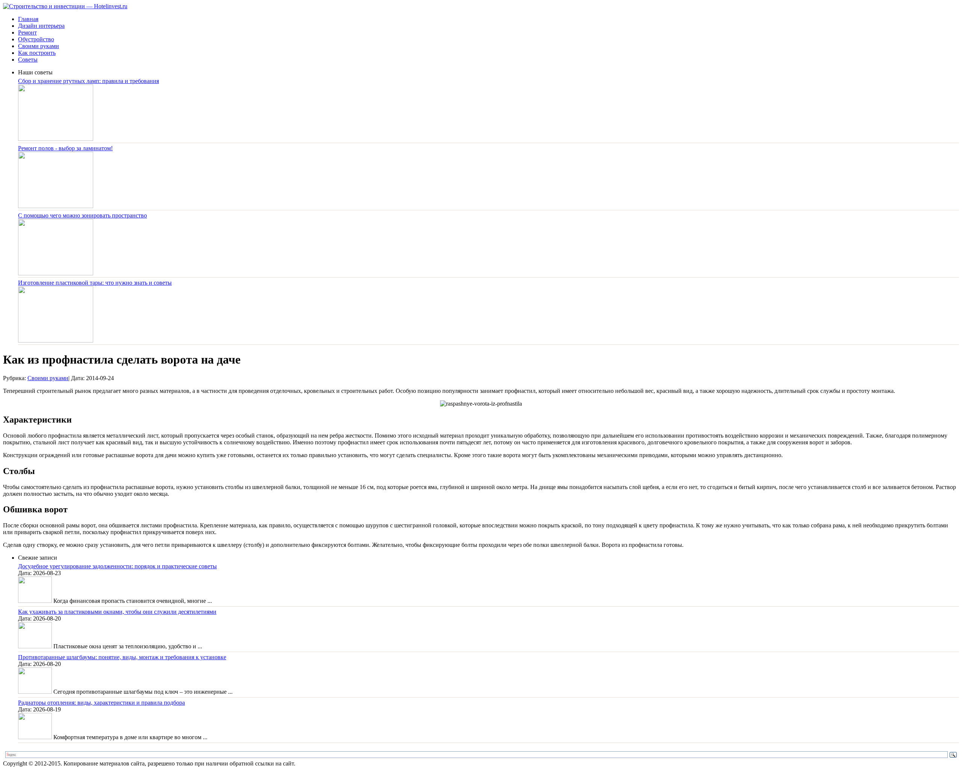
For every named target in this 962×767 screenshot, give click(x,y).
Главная (28, 19)
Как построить (37, 53)
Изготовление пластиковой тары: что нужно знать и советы (95, 282)
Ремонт (27, 32)
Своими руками (38, 46)
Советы (28, 59)
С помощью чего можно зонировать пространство (82, 215)
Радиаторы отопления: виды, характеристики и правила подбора (101, 702)
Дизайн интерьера (41, 26)
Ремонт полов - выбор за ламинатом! (65, 148)
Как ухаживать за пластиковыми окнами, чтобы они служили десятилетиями (117, 611)
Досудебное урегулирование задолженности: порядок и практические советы (117, 566)
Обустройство (36, 39)
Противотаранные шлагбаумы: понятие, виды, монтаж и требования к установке (122, 657)
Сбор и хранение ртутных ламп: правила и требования (88, 81)
